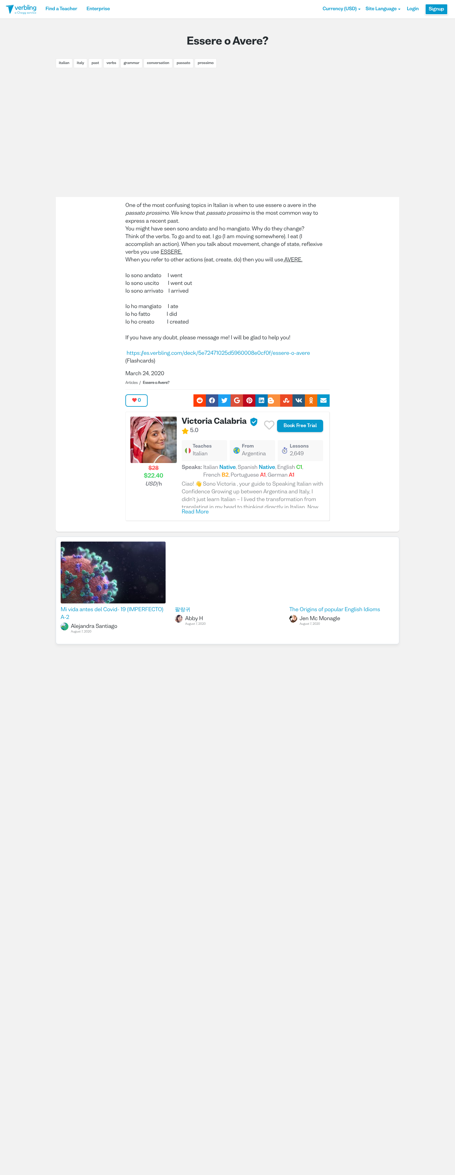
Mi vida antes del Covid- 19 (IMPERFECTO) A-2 (112, 613)
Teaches (202, 446)
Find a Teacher (61, 9)
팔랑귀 (182, 609)
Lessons (299, 446)
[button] (342, 9)
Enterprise (98, 9)
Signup (436, 9)
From (248, 446)
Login (412, 9)
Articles (131, 383)
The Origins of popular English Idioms (334, 609)
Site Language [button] (381, 9)
